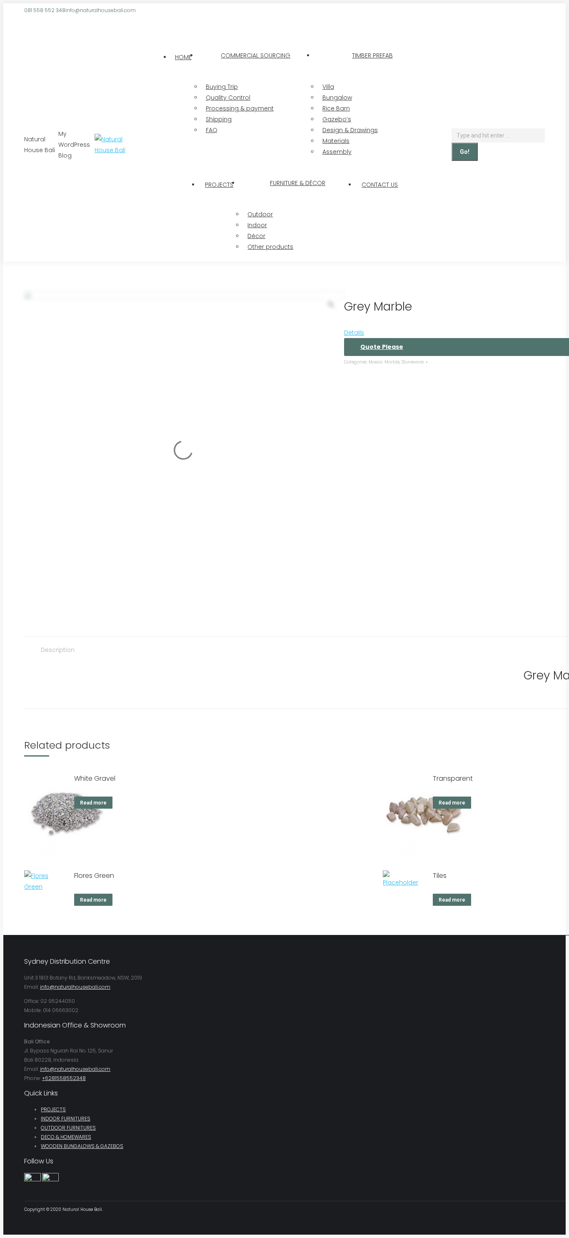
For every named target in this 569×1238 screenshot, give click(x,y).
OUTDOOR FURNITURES (68, 1127)
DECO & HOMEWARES (66, 1136)
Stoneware (413, 362)
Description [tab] (58, 650)
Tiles (440, 875)
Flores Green (94, 875)
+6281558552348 (64, 1078)
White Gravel (94, 778)
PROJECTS (53, 1109)
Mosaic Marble (384, 362)
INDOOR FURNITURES (65, 1118)
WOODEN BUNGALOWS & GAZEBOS (82, 1146)
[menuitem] (183, 57)
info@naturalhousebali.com (100, 10)
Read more (93, 803)
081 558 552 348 (44, 10)
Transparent (453, 778)
